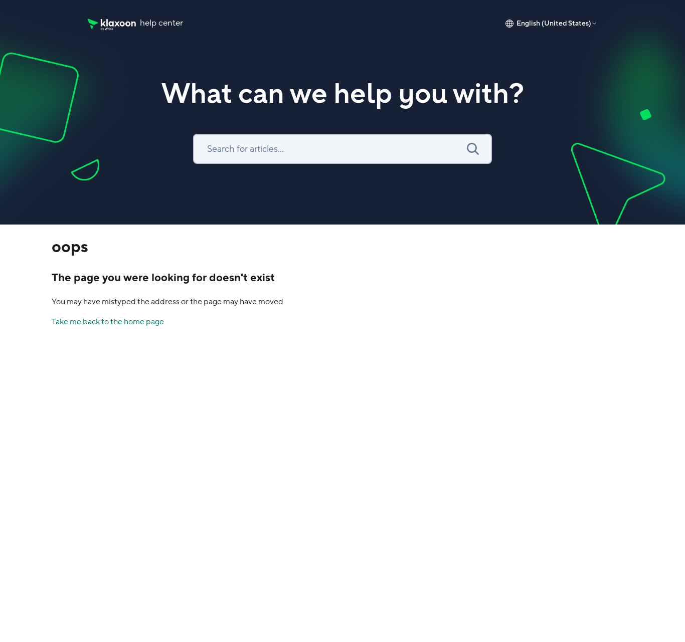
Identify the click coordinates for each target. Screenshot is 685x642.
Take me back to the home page (108, 321)
